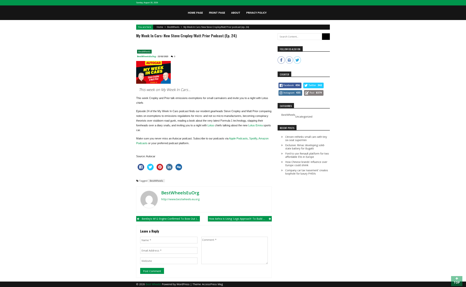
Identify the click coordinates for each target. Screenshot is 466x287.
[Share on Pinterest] (160, 169)
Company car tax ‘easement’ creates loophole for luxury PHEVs (306, 172)
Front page (217, 12)
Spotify (253, 138)
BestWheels (173, 27)
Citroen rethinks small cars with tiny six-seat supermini (306, 138)
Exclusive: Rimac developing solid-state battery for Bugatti (305, 146)
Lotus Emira (255, 125)
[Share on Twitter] (150, 169)
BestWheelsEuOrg (146, 56)
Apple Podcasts (238, 138)
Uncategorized (303, 116)
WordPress (183, 284)
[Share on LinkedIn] (169, 169)
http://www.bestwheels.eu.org (180, 199)
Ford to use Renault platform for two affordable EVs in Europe (307, 155)
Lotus (211, 125)
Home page (195, 12)
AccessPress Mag (212, 284)
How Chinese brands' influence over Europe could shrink (306, 163)
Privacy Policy (256, 12)
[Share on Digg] (178, 169)
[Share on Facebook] (141, 169)
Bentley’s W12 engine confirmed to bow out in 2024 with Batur (171, 218)
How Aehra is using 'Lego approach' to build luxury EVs (240, 218)
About (235, 12)
